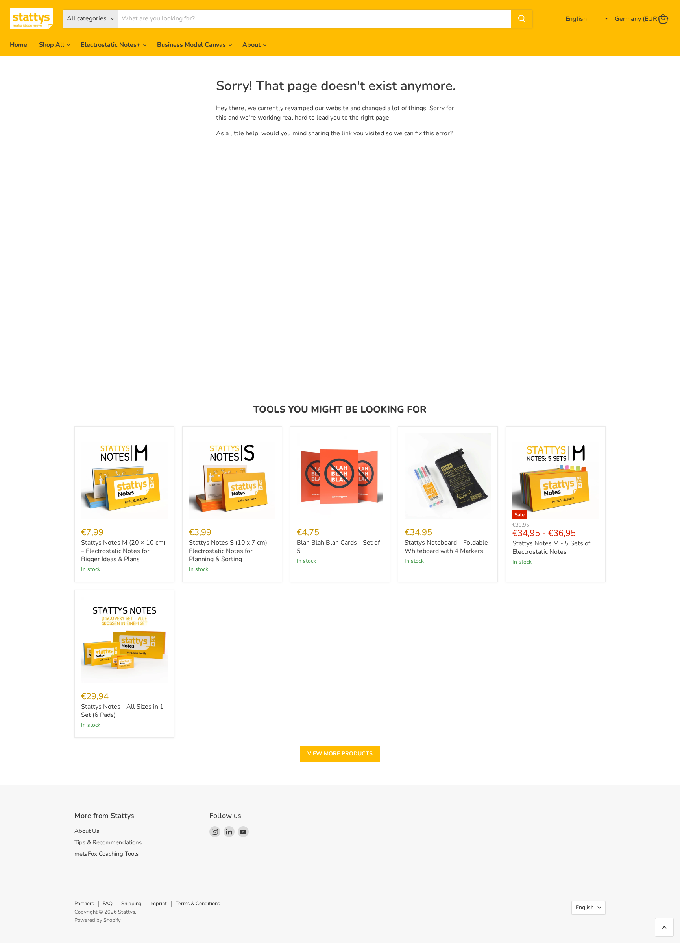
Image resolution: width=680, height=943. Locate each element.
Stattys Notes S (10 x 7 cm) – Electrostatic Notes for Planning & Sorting (230, 551)
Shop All (52, 45)
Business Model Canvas (192, 45)
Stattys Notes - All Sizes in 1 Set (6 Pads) (122, 710)
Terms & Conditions (198, 903)
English (585, 907)
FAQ (108, 903)
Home (18, 45)
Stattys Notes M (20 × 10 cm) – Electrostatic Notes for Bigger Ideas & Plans (123, 551)
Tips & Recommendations (108, 842)
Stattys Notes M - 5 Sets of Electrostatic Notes (551, 547)
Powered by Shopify (97, 920)
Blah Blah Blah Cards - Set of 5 (338, 546)
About (252, 45)
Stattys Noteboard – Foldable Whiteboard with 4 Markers (446, 546)
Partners (84, 903)
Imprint (158, 903)
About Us (86, 831)
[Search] (521, 19)
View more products (340, 753)
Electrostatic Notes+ (111, 45)
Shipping (131, 903)
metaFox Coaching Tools (106, 854)
